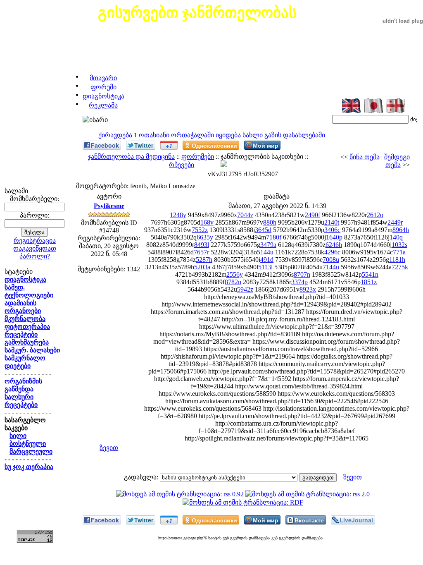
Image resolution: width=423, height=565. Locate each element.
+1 (169, 145)
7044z (245, 214)
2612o (375, 214)
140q (396, 237)
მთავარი (103, 77)
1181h (397, 259)
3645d (263, 229)
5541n (370, 274)
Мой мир (265, 145)
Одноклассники (214, 145)
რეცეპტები (21, 334)
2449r (395, 222)
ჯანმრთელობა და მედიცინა (131, 156)
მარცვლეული (31, 451)
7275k (400, 267)
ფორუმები (197, 156)
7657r (201, 252)
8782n (233, 281)
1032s (399, 244)
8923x (307, 289)
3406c (332, 229)
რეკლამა (103, 105)
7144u (331, 267)
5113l (265, 267)
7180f (273, 237)
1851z (369, 281)
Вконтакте (309, 520)
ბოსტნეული (28, 443)
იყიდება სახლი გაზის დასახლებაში (270, 135)
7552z (200, 229)
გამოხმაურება (27, 342)
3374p (299, 281)
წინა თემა (364, 156)
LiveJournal (356, 520)
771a (399, 252)
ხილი (18, 435)
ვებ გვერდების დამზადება (297, 538)
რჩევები (181, 164)
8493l (201, 244)
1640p (334, 237)
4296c (332, 252)
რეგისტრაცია (35, 240)
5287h (204, 259)
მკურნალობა (25, 318)
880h (269, 222)
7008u (331, 259)
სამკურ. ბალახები (32, 350)
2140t (331, 222)
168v (207, 222)
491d (266, 259)
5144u (265, 252)
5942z (245, 289)
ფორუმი (103, 87)
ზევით (109, 447)
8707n (302, 274)
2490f (312, 214)
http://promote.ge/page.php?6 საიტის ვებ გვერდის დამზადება (214, 538)
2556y (234, 274)
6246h (334, 244)
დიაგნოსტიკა (103, 96)
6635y (205, 237)
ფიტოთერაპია (27, 326)
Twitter (143, 145)
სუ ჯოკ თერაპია (29, 466)
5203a (202, 267)
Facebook (105, 145)
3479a (268, 244)
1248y (178, 214)
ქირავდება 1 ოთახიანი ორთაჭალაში (156, 135)
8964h (400, 229)
